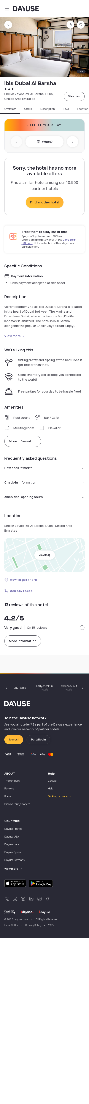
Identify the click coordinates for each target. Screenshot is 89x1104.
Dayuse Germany (14, 860)
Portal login (38, 739)
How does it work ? (18, 468)
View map (74, 96)
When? (47, 141)
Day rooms (19, 688)
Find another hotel (44, 202)
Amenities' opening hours (23, 497)
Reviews (9, 788)
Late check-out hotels (68, 687)
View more (12, 336)
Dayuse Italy (11, 844)
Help (50, 788)
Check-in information (20, 482)
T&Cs (51, 925)
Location (82, 109)
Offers (28, 109)
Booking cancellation (60, 796)
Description (47, 109)
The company (12, 781)
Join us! (14, 739)
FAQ (66, 109)
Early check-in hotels (44, 687)
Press (7, 796)
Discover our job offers (17, 804)
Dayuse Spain (12, 852)
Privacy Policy (33, 925)
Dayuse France (13, 829)
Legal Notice (11, 925)
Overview (10, 109)
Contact (52, 781)
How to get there (23, 580)
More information (23, 441)
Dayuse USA (11, 836)
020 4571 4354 (21, 591)
